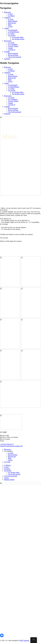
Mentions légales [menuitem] (9, 479)
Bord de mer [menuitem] (12, 23)
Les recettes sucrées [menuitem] (18, 39)
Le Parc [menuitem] (10, 14)
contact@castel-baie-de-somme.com (11, 446)
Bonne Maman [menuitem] (12, 21)
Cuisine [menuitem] (6, 28)
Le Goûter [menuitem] (11, 34)
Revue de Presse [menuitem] (13, 55)
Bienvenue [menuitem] (7, 12)
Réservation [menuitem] (7, 41)
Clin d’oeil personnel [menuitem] (14, 57)
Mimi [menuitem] (9, 25)
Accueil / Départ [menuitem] (13, 46)
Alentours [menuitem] (7, 59)
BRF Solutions (24, 640)
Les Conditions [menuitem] (13, 44)
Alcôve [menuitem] (10, 26)
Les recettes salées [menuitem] (17, 37)
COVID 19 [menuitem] (11, 50)
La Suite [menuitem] (10, 19)
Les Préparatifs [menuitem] (12, 30)
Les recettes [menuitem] (11, 35)
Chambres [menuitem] (7, 17)
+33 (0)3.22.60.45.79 (6, 444)
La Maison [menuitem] (11, 16)
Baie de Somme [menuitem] (13, 53)
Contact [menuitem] (10, 48)
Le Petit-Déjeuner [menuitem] (13, 32)
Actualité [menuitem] (7, 51)
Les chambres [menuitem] (8, 451)
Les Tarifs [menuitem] (11, 42)
